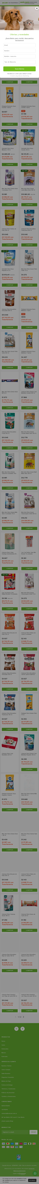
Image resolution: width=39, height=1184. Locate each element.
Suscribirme (19, 69)
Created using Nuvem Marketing (19, 76)
